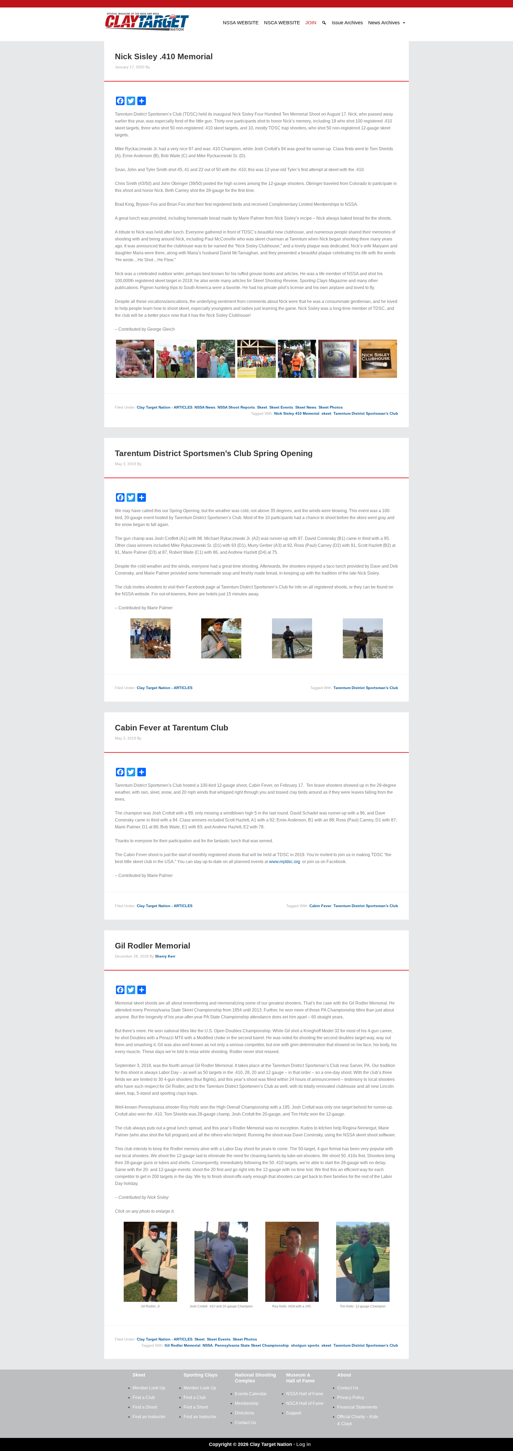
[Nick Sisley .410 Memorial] (135, 376)
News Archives (384, 22)
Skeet (262, 407)
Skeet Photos (330, 407)
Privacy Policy (350, 1397)
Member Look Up (149, 1388)
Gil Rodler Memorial (152, 945)
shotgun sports (305, 1345)
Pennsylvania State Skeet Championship (252, 1345)
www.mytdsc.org (284, 861)
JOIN (310, 22)
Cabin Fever (320, 906)
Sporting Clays (200, 1375)
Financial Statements (357, 1407)
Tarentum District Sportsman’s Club (365, 413)
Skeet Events (281, 407)
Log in (303, 1444)
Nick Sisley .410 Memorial (164, 56)
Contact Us (245, 1422)
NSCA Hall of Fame (305, 1403)
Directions (244, 1413)
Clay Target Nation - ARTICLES (164, 407)
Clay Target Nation (147, 20)
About (344, 1375)
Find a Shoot (145, 1407)
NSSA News (205, 407)
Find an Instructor (149, 1416)
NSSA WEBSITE (241, 22)
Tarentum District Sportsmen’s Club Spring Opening (214, 453)
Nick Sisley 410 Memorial (296, 413)
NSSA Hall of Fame (304, 1393)
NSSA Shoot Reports (236, 407)
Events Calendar (251, 1393)
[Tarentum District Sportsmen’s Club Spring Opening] (150, 657)
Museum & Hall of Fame (300, 1377)
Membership (246, 1403)
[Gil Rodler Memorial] (150, 1300)
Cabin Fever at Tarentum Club (171, 727)
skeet (326, 413)
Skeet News (305, 407)
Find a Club (144, 1397)
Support (293, 1413)
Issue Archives (347, 22)
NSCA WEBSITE (282, 22)
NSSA (208, 1345)
